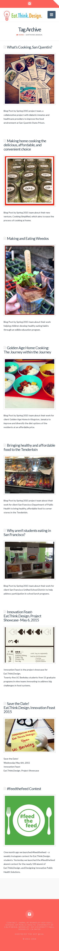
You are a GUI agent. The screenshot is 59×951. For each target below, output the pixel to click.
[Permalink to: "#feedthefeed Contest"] (29, 820)
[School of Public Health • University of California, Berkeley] (23, 15)
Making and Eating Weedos (28, 238)
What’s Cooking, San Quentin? (29, 47)
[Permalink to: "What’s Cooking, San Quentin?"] (29, 79)
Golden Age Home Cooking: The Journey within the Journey (27, 350)
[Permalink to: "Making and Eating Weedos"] (29, 280)
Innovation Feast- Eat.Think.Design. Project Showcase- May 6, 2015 (22, 616)
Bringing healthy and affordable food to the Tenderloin (29, 447)
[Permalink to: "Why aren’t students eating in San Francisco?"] (29, 560)
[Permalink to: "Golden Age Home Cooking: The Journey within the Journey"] (29, 383)
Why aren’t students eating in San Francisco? (27, 532)
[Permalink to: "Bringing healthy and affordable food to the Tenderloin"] (29, 475)
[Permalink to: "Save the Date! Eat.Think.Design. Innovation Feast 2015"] (29, 735)
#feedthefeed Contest (24, 788)
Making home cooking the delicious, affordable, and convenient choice (25, 145)
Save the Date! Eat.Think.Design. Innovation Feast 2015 (29, 707)
